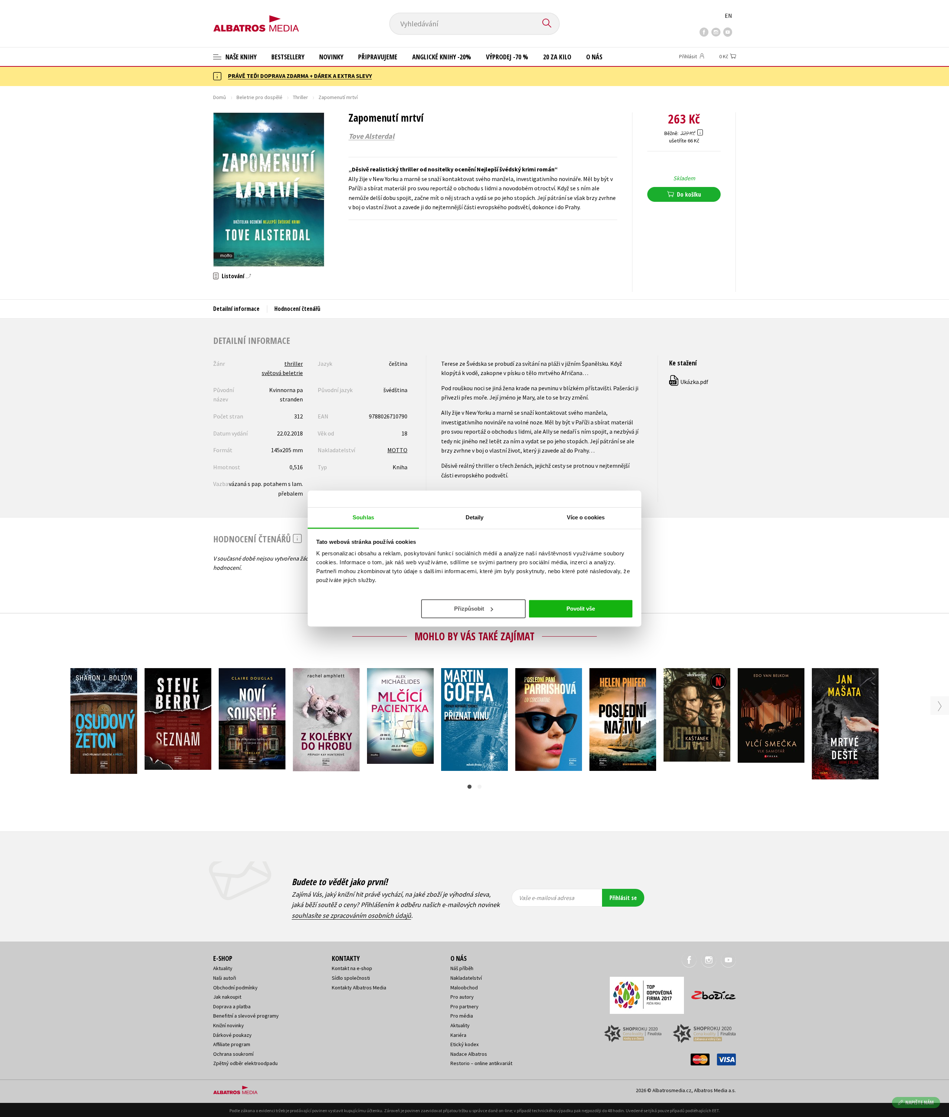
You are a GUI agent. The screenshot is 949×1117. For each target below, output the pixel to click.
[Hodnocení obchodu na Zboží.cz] (710, 992)
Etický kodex (464, 1044)
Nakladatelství (466, 978)
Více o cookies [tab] (586, 517)
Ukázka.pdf (689, 381)
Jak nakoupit (227, 996)
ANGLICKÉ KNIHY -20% (441, 56)
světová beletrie (282, 373)
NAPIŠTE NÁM (919, 1102)
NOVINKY (331, 56)
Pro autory (462, 996)
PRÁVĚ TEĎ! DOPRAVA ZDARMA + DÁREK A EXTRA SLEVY (300, 75)
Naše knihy (240, 56)
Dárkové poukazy (232, 1035)
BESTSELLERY (287, 56)
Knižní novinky (228, 1025)
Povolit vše (580, 608)
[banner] (256, 17)
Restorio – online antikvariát (481, 1063)
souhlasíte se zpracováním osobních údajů (351, 915)
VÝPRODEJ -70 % (507, 56)
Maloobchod (464, 987)
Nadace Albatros (468, 1054)
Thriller (300, 97)
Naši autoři (224, 978)
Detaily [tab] (475, 517)
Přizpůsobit (469, 608)
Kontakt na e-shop (352, 968)
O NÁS (594, 56)
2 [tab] (479, 787)
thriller (293, 363)
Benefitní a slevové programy (246, 1015)
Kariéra (458, 1035)
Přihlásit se (623, 898)
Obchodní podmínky (235, 987)
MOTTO (397, 450)
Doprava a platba (232, 1006)
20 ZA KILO (557, 56)
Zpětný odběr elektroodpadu (245, 1063)
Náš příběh (461, 968)
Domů (219, 97)
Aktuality (222, 968)
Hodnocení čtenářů (297, 309)
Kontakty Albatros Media (359, 987)
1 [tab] (469, 787)
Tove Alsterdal (371, 136)
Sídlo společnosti (351, 978)
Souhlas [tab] (363, 517)
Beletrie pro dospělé (259, 97)
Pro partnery (464, 1006)
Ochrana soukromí (233, 1054)
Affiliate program (231, 1044)
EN (728, 15)
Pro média (461, 1015)
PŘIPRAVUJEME (377, 56)
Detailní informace (236, 309)
